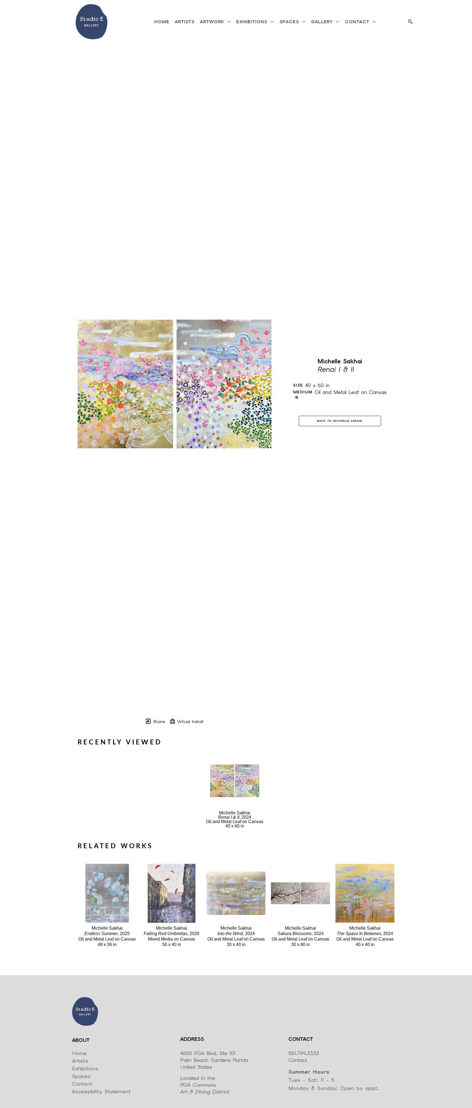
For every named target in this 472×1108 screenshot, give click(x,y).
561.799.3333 (303, 1053)
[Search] (410, 21)
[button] (215, 22)
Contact (297, 1060)
